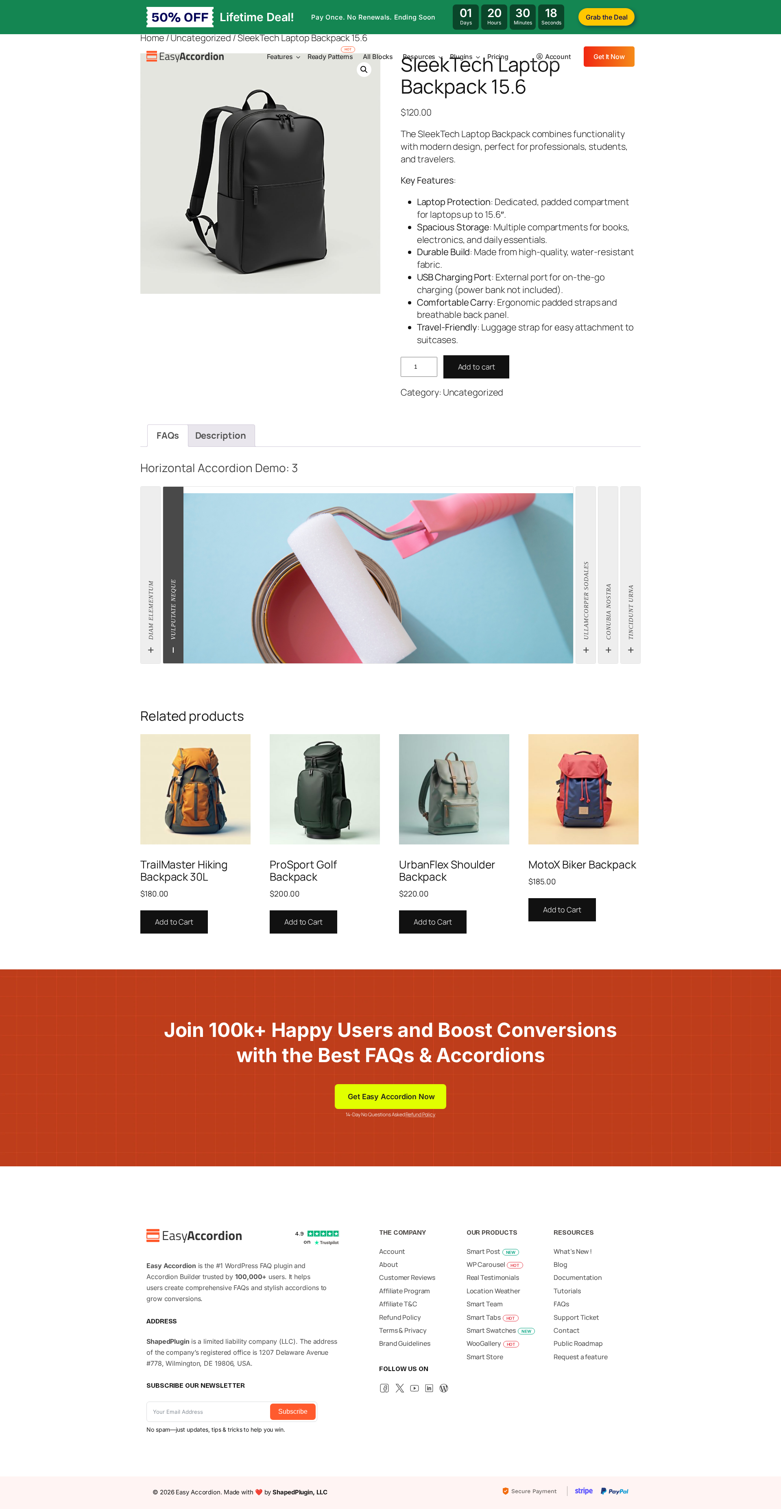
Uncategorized (473, 392)
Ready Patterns (330, 56)
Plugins (461, 56)
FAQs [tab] (168, 435)
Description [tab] (220, 435)
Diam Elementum (151, 611)
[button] (364, 69)
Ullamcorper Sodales (586, 602)
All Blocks (378, 56)
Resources (419, 56)
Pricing (497, 56)
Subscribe (293, 1411)
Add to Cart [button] (174, 922)
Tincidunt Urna (631, 613)
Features (280, 56)
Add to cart (476, 367)
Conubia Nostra (608, 613)
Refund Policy (420, 1114)
